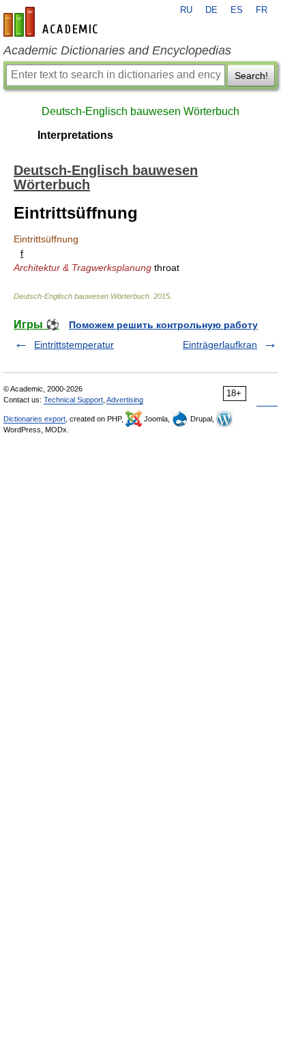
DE (211, 10)
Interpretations (75, 135)
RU (186, 10)
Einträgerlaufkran (220, 344)
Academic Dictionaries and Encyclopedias (117, 50)
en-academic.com (52, 22)
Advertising (124, 400)
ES (237, 10)
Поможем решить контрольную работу (163, 324)
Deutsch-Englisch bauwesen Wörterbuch (140, 111)
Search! (251, 75)
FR (261, 10)
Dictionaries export (34, 419)
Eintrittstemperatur (74, 344)
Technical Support (73, 400)
